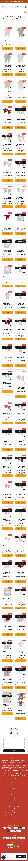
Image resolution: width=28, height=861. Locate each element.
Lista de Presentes (14, 796)
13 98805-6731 (15, 808)
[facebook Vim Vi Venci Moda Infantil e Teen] (14, 733)
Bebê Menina (16, 18)
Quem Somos (14, 786)
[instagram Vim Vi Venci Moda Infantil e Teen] (10, 733)
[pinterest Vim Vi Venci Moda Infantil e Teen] (17, 733)
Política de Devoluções (14, 800)
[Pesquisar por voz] (2, 12)
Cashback (14, 792)
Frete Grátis (14, 798)
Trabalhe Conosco (14, 794)
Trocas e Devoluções (14, 784)
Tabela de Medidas (14, 790)
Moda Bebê (9, 18)
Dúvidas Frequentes (14, 788)
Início (4, 18)
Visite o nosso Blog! (15, 818)
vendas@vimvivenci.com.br (15, 810)
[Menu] (3, 6)
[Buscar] (25, 12)
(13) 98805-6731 (15, 806)
